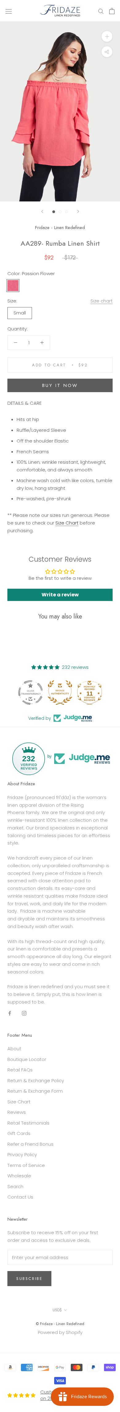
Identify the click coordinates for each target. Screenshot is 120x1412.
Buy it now (60, 385)
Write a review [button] (60, 594)
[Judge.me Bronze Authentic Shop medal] (60, 692)
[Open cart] (111, 11)
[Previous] (42, 211)
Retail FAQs (20, 1070)
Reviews (16, 1112)
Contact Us (20, 1197)
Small (20, 313)
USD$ (57, 1310)
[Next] (78, 211)
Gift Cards (18, 1133)
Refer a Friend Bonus (30, 1144)
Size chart (101, 301)
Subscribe (29, 1278)
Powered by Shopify (60, 1332)
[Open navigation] (9, 11)
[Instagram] (24, 1013)
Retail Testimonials (28, 1123)
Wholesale (19, 1175)
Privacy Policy (22, 1154)
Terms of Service (26, 1165)
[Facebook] (9, 1013)
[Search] (101, 11)
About (14, 1048)
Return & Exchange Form (35, 1091)
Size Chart (18, 1101)
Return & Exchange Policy (35, 1080)
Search (15, 1186)
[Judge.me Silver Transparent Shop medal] (30, 692)
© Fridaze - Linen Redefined (60, 1324)
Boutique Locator (26, 1059)
